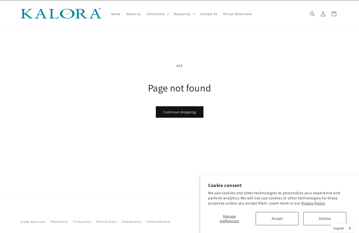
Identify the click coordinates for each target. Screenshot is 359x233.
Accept (277, 218)
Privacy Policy (313, 203)
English (339, 228)
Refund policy (59, 221)
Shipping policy (131, 221)
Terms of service (106, 221)
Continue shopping (179, 112)
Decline (325, 218)
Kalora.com (38, 221)
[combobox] (342, 228)
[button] (157, 14)
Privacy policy (82, 221)
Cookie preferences (158, 221)
